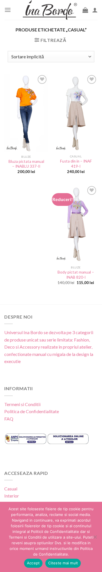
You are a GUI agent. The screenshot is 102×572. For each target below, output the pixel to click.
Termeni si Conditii (22, 404)
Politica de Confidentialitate (31, 411)
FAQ (8, 418)
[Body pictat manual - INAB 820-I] (76, 224)
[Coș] (85, 10)
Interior (11, 495)
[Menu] (7, 10)
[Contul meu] (95, 10)
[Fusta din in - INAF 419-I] (76, 113)
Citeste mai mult (63, 563)
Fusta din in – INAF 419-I (76, 163)
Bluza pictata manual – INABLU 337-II (26, 164)
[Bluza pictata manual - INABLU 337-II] (26, 113)
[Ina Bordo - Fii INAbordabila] (50, 10)
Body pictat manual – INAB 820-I (76, 274)
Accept (33, 563)
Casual (10, 488)
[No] (95, 538)
